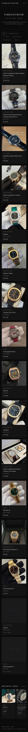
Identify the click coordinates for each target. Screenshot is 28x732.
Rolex (16, 39)
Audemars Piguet (13, 33)
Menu (24, 3)
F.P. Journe (6, 36)
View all (23, 686)
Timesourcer (10, 3)
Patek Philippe (17, 36)
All (4, 33)
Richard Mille (7, 39)
